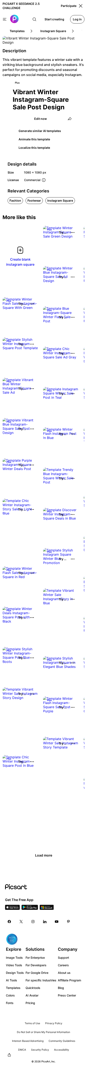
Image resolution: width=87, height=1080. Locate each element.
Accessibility (61, 1049)
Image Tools (14, 957)
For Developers (36, 965)
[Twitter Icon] (21, 921)
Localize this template (34, 147)
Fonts (10, 1003)
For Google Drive (37, 972)
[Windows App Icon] (47, 908)
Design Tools (15, 972)
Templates (13, 988)
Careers (63, 965)
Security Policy (40, 1049)
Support (63, 957)
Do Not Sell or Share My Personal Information (43, 1032)
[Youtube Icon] (56, 921)
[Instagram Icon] (33, 921)
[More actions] (72, 232)
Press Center (67, 995)
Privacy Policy (53, 1023)
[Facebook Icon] (9, 921)
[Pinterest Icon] (68, 921)
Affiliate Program (69, 980)
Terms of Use (32, 1023)
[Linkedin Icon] (45, 921)
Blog (61, 988)
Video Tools (14, 965)
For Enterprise (35, 957)
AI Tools (11, 980)
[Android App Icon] (30, 908)
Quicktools (33, 988)
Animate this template (34, 139)
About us (64, 972)
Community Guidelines (62, 1040)
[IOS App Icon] (12, 908)
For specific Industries (41, 980)
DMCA (22, 1049)
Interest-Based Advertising (28, 1040)
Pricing (30, 1003)
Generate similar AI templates (40, 131)
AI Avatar (32, 995)
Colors (10, 995)
